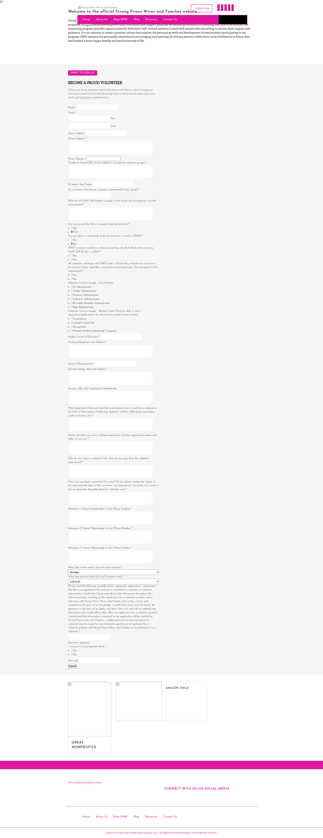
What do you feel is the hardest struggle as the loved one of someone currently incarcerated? (112, 203)
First (113, 118)
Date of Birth (76, 133)
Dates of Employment (81, 364)
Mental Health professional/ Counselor (95, 331)
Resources (151, 19)
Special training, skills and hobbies (87, 369)
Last (113, 126)
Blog (136, 19)
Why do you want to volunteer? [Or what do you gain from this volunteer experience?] (108, 460)
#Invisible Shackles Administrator (91, 303)
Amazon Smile (177, 688)
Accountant (79, 327)
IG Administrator (82, 287)
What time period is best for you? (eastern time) (96, 576)
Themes (212, 832)
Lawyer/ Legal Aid (83, 323)
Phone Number (77, 159)
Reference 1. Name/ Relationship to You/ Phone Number (100, 509)
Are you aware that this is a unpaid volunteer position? (99, 224)
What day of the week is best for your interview (95, 567)
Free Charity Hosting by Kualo (85, 782)
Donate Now (202, 8)
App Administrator (83, 307)
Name (72, 113)
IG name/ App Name (80, 184)
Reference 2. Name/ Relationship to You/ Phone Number (100, 528)
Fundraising (79, 319)
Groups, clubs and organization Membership (92, 388)
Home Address (77, 138)
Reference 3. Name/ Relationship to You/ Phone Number (100, 548)
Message (73, 660)
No (75, 244)
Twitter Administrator (85, 291)
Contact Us (170, 19)
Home (86, 19)
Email (72, 107)
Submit (72, 666)
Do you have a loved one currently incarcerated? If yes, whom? (104, 189)
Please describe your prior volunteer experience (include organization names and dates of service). (112, 437)
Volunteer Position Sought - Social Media (90, 283)
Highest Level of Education (84, 337)
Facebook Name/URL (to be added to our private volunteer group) (107, 163)
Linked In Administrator (86, 299)
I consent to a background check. (87, 646)
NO (75, 232)
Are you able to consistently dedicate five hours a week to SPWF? (105, 236)
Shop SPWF (120, 19)
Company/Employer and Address (87, 342)
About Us (101, 19)
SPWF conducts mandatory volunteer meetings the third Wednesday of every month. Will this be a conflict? (110, 250)
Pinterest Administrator (86, 295)
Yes (75, 228)
